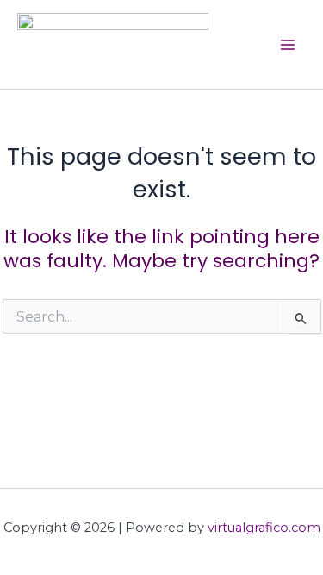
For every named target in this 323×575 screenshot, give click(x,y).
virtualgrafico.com (264, 527)
